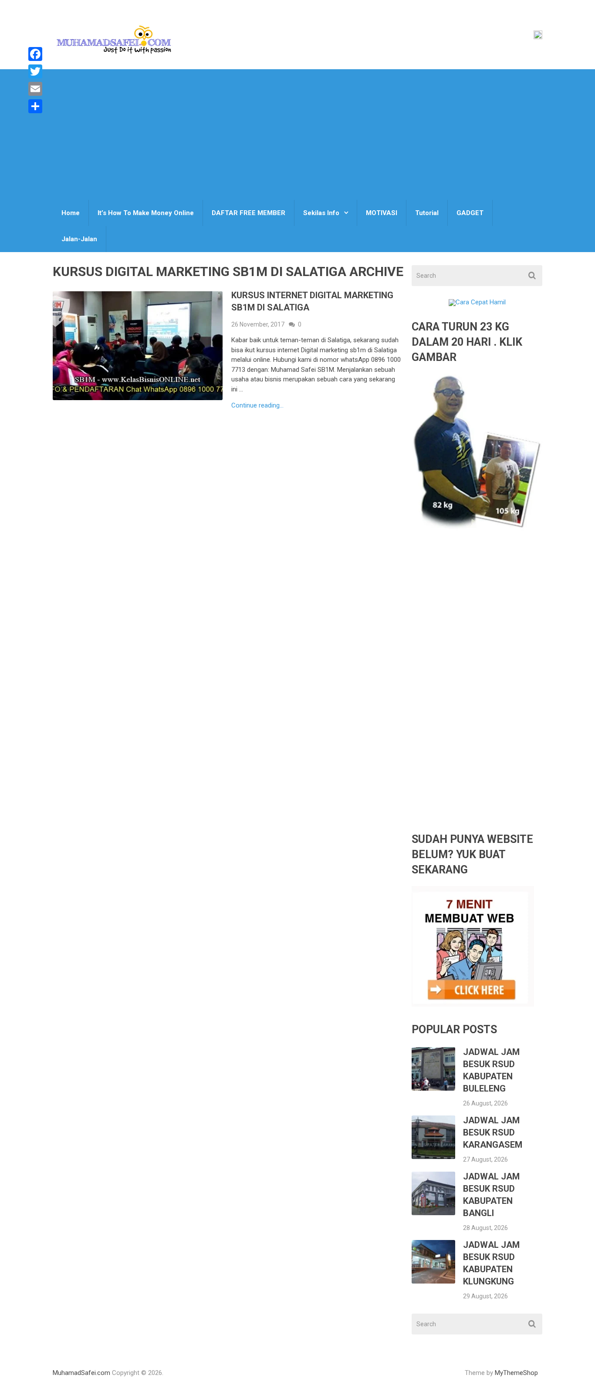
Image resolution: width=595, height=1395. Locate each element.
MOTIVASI (381, 213)
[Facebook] (35, 54)
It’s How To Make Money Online (146, 213)
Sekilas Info (321, 213)
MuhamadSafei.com (81, 1373)
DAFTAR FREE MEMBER (248, 213)
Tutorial (427, 213)
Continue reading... (257, 405)
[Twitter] (35, 71)
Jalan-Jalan (79, 239)
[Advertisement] (297, 134)
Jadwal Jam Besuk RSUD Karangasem (492, 1132)
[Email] (35, 89)
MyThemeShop (516, 1373)
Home (70, 213)
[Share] (35, 106)
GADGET (469, 213)
